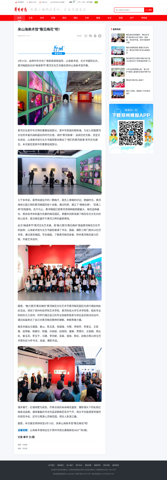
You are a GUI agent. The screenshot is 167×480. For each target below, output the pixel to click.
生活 (109, 18)
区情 (53, 18)
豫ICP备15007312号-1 (84, 474)
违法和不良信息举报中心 (60, 470)
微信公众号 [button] (32, 2)
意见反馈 (106, 465)
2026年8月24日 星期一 (57, 2)
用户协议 (79, 465)
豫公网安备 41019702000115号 (103, 474)
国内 (64, 18)
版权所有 (97, 465)
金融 (121, 18)
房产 (132, 18)
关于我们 (51, 465)
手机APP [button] (44, 2)
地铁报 (144, 18)
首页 (19, 18)
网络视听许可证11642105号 (106, 470)
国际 (76, 18)
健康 (98, 18)
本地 (42, 18)
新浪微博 (21, 2)
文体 (87, 18)
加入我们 (70, 465)
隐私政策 (88, 465)
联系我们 (60, 465)
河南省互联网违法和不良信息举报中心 (82, 470)
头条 (31, 18)
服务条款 (115, 465)
